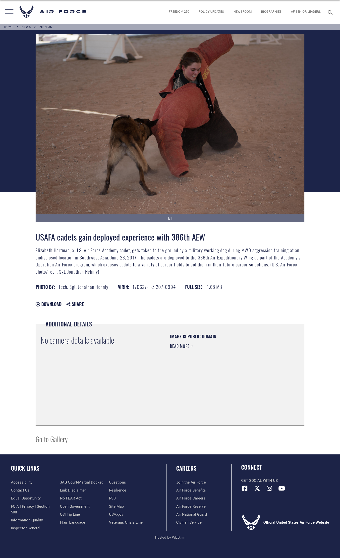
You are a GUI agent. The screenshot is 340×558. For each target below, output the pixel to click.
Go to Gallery (52, 439)
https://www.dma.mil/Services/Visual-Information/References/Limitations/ (228, 384)
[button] (8, 12)
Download (50, 304)
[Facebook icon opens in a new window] (245, 488)
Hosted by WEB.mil (170, 537)
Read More (180, 346)
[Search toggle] (331, 11)
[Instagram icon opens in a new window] (269, 488)
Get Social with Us (259, 480)
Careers (186, 468)
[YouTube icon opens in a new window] (281, 488)
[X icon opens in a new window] (257, 488)
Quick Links (25, 468)
